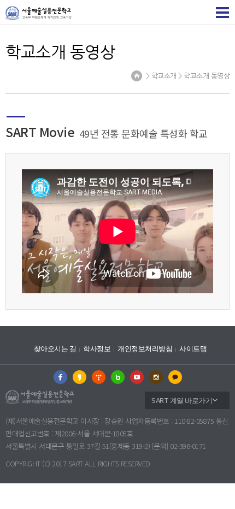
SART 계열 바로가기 (181, 400)
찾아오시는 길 (55, 348)
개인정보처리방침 (145, 348)
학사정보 (96, 348)
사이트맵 (193, 348)
